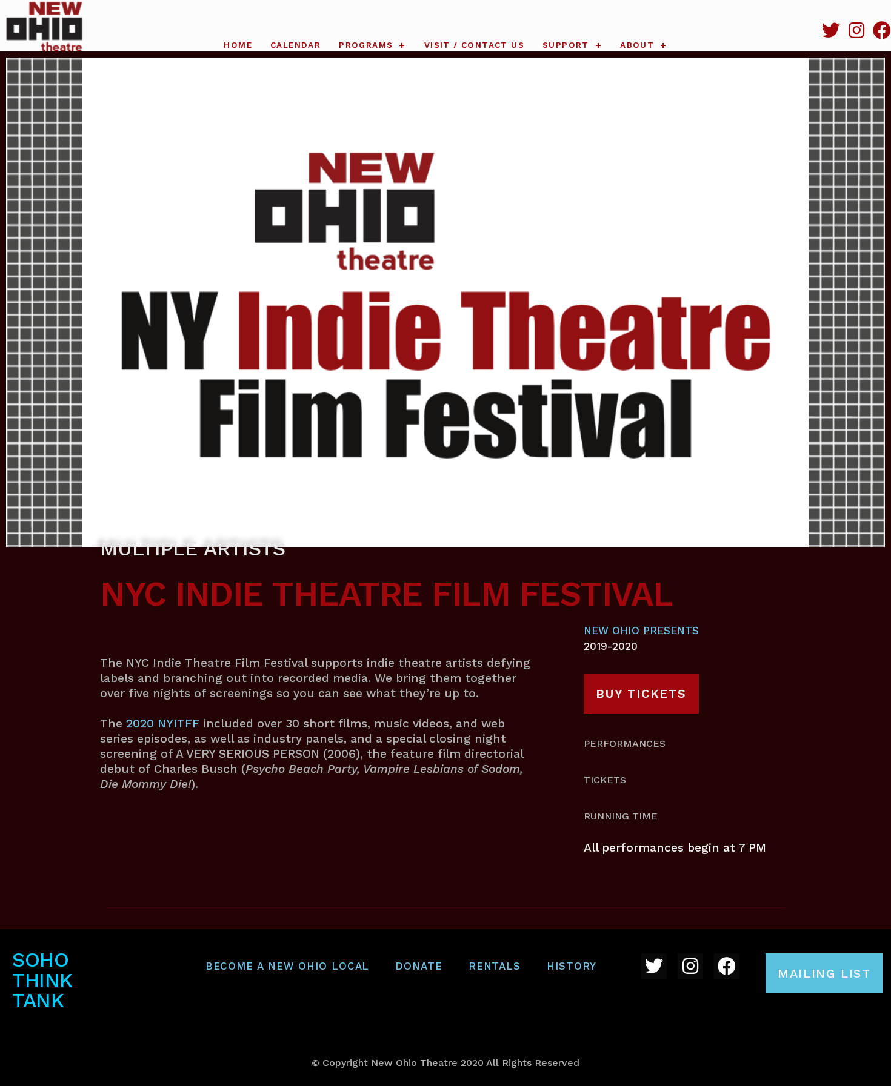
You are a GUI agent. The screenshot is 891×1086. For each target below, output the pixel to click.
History (571, 966)
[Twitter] (831, 30)
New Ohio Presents (641, 630)
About (637, 45)
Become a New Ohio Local (287, 966)
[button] (641, 694)
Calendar (295, 45)
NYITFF (176, 723)
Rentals (495, 966)
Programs (366, 45)
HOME (238, 45)
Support (565, 45)
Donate (418, 966)
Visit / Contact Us (474, 45)
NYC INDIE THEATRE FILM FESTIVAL (386, 594)
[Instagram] (856, 30)
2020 (140, 723)
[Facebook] (882, 30)
